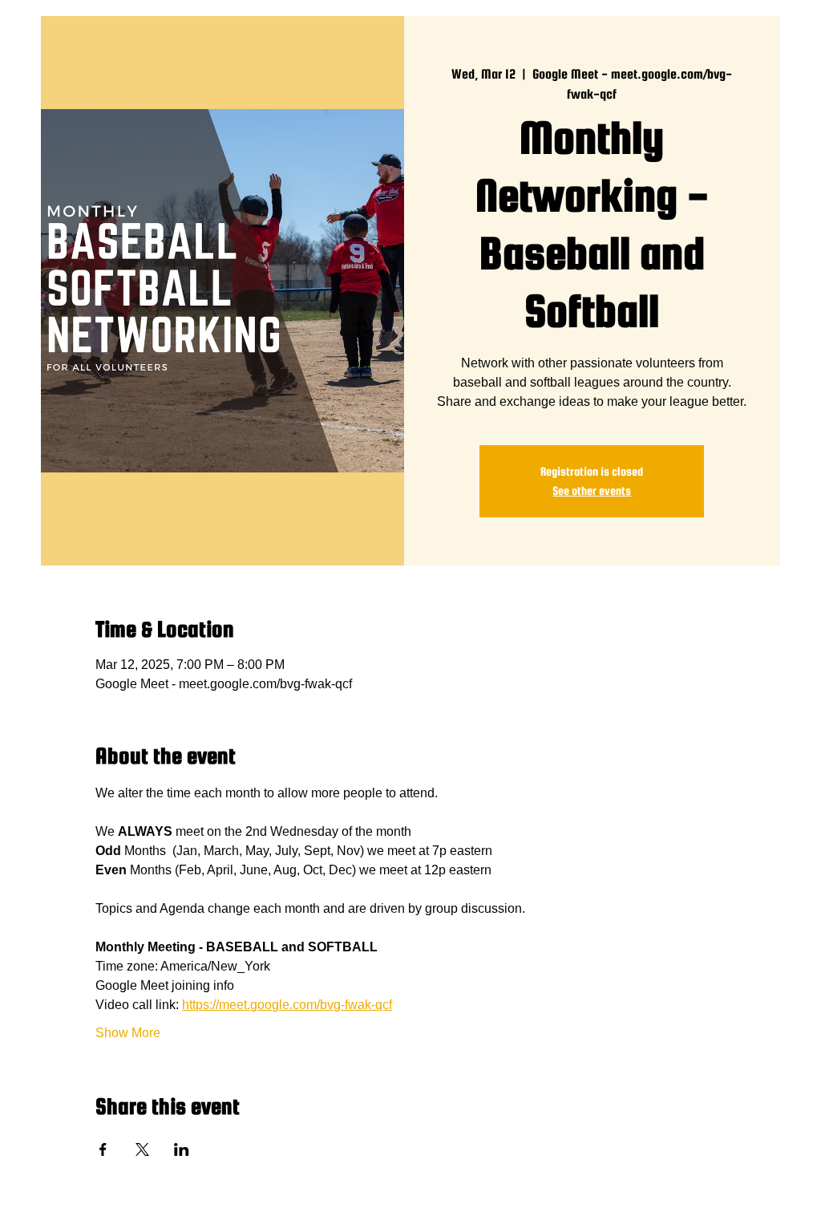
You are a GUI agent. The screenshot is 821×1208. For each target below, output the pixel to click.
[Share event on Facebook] (103, 1149)
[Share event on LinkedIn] (181, 1149)
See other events (591, 490)
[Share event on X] (142, 1149)
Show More (127, 1033)
